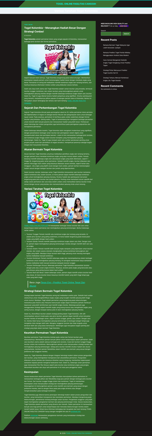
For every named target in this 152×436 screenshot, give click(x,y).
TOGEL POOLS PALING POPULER (36, 225)
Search (103, 31)
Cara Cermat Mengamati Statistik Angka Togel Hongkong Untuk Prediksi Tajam (116, 62)
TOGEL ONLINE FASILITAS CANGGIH (79, 433)
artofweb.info (75, 411)
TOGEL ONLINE (28, 24)
